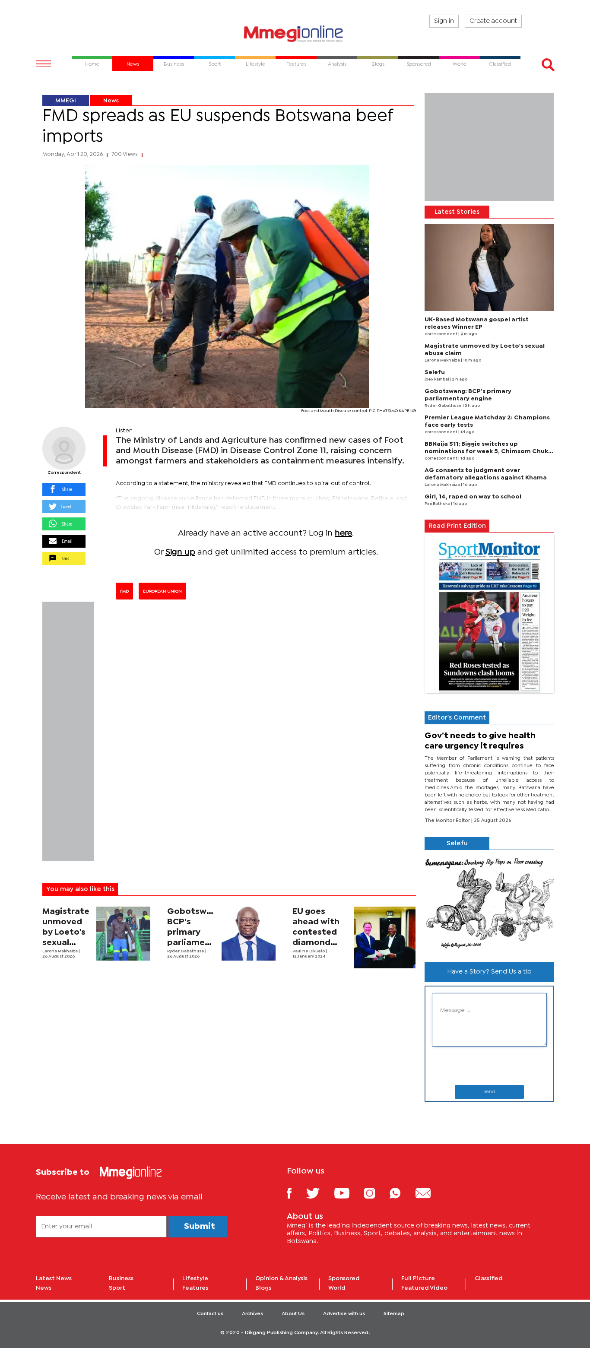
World (337, 1288)
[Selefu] (489, 902)
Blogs (263, 1288)
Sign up (180, 552)
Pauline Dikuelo (309, 951)
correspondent (64, 473)
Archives (252, 1314)
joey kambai (437, 379)
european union (162, 591)
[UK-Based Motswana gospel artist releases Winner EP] (489, 267)
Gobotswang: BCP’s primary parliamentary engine (197, 932)
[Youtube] (348, 1193)
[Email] (429, 1193)
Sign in (444, 21)
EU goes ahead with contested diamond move (315, 932)
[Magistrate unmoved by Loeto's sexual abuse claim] (123, 934)
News (111, 100)
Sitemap (394, 1314)
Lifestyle (195, 1278)
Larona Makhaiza (60, 951)
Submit (199, 1226)
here (343, 533)
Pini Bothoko (438, 504)
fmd (124, 591)
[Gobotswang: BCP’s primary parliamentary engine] (249, 934)
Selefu (435, 372)
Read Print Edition (457, 526)
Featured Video (424, 1288)
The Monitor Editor (448, 820)
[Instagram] (376, 1193)
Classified (489, 1278)
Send (489, 1092)
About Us (293, 1314)
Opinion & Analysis (281, 1278)
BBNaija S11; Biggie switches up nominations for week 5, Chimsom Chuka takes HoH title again (488, 451)
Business (121, 1278)
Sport (117, 1288)
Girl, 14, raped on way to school (473, 496)
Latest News (54, 1278)
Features (195, 1288)
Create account (493, 21)
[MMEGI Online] (294, 33)
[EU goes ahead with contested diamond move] (385, 937)
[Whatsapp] (401, 1193)
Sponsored (344, 1278)
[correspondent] (64, 448)
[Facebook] (296, 1193)
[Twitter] (319, 1193)
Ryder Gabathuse (186, 951)
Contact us (210, 1314)
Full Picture (418, 1278)
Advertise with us (344, 1314)
